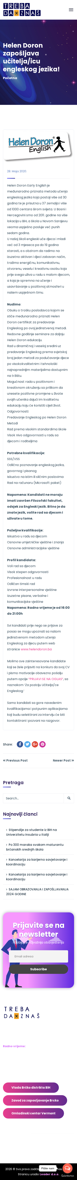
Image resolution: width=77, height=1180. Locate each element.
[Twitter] (27, 744)
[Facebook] (20, 744)
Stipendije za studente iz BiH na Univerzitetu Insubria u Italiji (31, 832)
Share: (8, 744)
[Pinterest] (42, 744)
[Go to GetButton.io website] (67, 1176)
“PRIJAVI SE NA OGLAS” (45, 679)
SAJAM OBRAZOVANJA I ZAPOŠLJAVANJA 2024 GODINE (37, 891)
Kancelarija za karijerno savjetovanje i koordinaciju (36, 861)
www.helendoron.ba (36, 649)
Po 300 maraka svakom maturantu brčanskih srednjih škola (35, 847)
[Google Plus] (35, 744)
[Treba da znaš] (26, 9)
